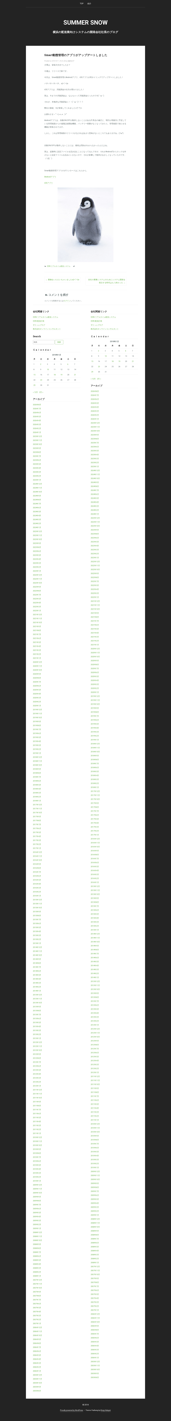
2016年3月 (37, 888)
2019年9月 (37, 721)
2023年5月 (37, 555)
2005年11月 (37, 1379)
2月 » (41, 392)
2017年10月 (37, 813)
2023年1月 (37, 571)
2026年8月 (37, 405)
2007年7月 (37, 1300)
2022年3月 (37, 607)
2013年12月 (37, 995)
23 (41, 380)
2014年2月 (37, 987)
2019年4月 (37, 741)
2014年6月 (37, 971)
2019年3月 (37, 745)
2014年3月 (37, 983)
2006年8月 (37, 1343)
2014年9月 (37, 959)
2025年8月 (37, 452)
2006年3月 (37, 1363)
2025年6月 (37, 460)
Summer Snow (85, 22)
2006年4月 (37, 1359)
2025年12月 (37, 436)
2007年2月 (37, 1319)
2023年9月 (37, 543)
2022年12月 (37, 575)
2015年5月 (37, 927)
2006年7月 (37, 1347)
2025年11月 (37, 440)
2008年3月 (37, 1268)
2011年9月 (37, 1102)
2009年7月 (37, 1205)
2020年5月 (37, 690)
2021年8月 (37, 630)
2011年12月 (37, 1090)
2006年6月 (37, 1351)
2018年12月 (37, 757)
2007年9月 (37, 1292)
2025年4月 (37, 468)
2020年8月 (37, 678)
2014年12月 (37, 947)
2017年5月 (37, 832)
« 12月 (35, 392)
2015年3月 (37, 935)
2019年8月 (37, 725)
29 (34, 385)
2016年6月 (37, 876)
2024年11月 (37, 488)
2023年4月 (37, 559)
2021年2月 (37, 654)
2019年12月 (37, 710)
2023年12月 (37, 531)
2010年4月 (37, 1169)
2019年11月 (37, 714)
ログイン (67, 301)
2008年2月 (37, 1272)
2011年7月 (37, 1110)
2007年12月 (37, 1280)
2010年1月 (37, 1181)
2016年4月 (37, 884)
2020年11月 (37, 666)
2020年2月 (37, 702)
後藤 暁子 (70, 61)
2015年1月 (37, 943)
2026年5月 (37, 417)
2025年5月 (37, 464)
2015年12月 (37, 900)
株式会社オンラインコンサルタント (47, 329)
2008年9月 (37, 1244)
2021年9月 (37, 626)
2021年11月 (37, 618)
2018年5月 (37, 785)
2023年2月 (37, 567)
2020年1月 (37, 706)
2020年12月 (37, 662)
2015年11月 (37, 904)
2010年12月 (37, 1137)
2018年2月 (37, 797)
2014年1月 (37, 991)
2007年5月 (37, 1308)
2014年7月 (37, 967)
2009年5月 (37, 1213)
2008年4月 (37, 1264)
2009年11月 (37, 1189)
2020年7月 (37, 682)
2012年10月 (37, 1050)
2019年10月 (37, 717)
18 (55, 375)
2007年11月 (37, 1284)
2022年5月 (37, 599)
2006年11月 (37, 1331)
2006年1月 (37, 1371)
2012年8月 (37, 1058)
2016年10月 (37, 860)
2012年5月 (37, 1070)
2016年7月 (37, 872)
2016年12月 (37, 852)
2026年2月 (37, 428)
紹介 (89, 3)
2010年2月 (37, 1177)
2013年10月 (37, 1003)
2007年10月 (37, 1288)
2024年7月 (37, 504)
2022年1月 (37, 611)
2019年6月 (37, 733)
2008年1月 (37, 1276)
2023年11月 (37, 535)
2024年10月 (37, 492)
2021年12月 (37, 615)
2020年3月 (37, 698)
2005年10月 (37, 1383)
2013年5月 (37, 1022)
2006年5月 (37, 1355)
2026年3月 (37, 424)
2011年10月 (37, 1098)
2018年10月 (37, 765)
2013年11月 (37, 999)
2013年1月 (37, 1038)
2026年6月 (37, 413)
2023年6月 (37, 551)
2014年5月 (37, 975)
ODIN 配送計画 (38, 321)
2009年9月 (37, 1197)
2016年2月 (37, 892)
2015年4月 (37, 931)
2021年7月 (37, 634)
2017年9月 (37, 817)
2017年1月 (37, 848)
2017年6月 (37, 828)
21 (75, 375)
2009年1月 (37, 1228)
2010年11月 (37, 1141)
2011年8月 (37, 1106)
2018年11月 (37, 761)
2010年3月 (37, 1173)
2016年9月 (37, 864)
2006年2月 (37, 1367)
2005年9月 (37, 1387)
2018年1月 (37, 801)
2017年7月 (37, 824)
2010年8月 (37, 1153)
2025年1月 (37, 480)
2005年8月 (37, 1391)
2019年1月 (37, 753)
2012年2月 (37, 1082)
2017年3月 (37, 840)
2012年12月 (37, 1042)
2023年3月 (37, 563)
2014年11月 (37, 951)
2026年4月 (37, 420)
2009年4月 (37, 1217)
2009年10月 (37, 1193)
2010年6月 (37, 1161)
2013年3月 (37, 1030)
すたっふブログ (39, 325)
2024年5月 (37, 512)
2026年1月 (37, 432)
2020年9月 (37, 674)
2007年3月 (37, 1316)
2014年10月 (37, 955)
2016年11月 (37, 856)
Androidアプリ (50, 177)
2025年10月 (37, 444)
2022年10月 (37, 583)
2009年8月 (37, 1201)
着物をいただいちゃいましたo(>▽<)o (62, 280)
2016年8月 (37, 868)
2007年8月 (37, 1296)
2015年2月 (37, 939)
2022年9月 (37, 587)
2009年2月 (37, 1224)
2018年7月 (37, 777)
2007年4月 (37, 1312)
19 (61, 375)
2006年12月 (37, 1327)
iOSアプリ (48, 183)
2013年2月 (37, 1034)
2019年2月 (37, 749)
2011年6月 (37, 1114)
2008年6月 (37, 1256)
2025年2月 (37, 476)
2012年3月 (37, 1078)
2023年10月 (37, 539)
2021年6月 (37, 638)
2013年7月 (37, 1015)
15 (34, 375)
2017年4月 (37, 836)
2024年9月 (37, 496)
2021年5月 (37, 642)
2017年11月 (37, 809)
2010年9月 (37, 1149)
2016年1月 (37, 896)
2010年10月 (37, 1145)
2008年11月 (37, 1236)
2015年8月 (37, 916)
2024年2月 (37, 523)
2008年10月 (37, 1240)
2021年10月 (37, 622)
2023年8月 (37, 547)
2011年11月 (37, 1094)
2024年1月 (37, 527)
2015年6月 (37, 923)
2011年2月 (37, 1129)
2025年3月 (37, 472)
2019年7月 (37, 729)
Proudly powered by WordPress (71, 1410)
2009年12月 (37, 1185)
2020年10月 (37, 670)
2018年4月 (37, 789)
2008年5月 (37, 1260)
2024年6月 (37, 508)
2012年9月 (37, 1054)
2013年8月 (37, 1011)
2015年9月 (37, 912)
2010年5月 (37, 1165)
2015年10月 (37, 908)
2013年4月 (37, 1026)
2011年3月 (37, 1125)
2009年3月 (37, 1220)
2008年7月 (37, 1252)
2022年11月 (37, 579)
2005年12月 (37, 1375)
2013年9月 (37, 1007)
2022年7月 (37, 595)
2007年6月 (37, 1304)
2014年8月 (37, 963)
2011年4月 (37, 1121)
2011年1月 (37, 1133)
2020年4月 (37, 694)
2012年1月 (37, 1086)
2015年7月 (37, 919)
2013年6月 (37, 1018)
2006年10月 (37, 1335)
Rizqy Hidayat (106, 1410)
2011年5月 (37, 1118)
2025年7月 (37, 456)
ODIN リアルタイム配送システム (58, 266)
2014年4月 (37, 979)
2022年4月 (37, 603)
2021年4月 (37, 646)
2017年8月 (37, 820)
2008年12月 (37, 1232)
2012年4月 (37, 1074)
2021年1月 (37, 658)
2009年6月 (37, 1209)
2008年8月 (37, 1248)
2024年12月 (37, 484)
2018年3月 (37, 793)
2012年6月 (37, 1066)
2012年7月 (37, 1062)
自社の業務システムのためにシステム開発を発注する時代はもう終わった (106, 281)
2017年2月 (37, 844)
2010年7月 (37, 1157)
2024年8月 (37, 500)
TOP (82, 3)
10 (48, 369)
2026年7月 (37, 409)
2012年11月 (37, 1046)
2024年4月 (37, 516)
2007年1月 (37, 1323)
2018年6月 (37, 781)
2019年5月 (37, 737)
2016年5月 (37, 880)
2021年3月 (37, 650)
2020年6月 (37, 686)
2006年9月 (37, 1339)
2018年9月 (37, 769)
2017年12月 (37, 805)
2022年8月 (37, 591)
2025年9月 (37, 448)
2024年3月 (37, 519)
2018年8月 (37, 773)
